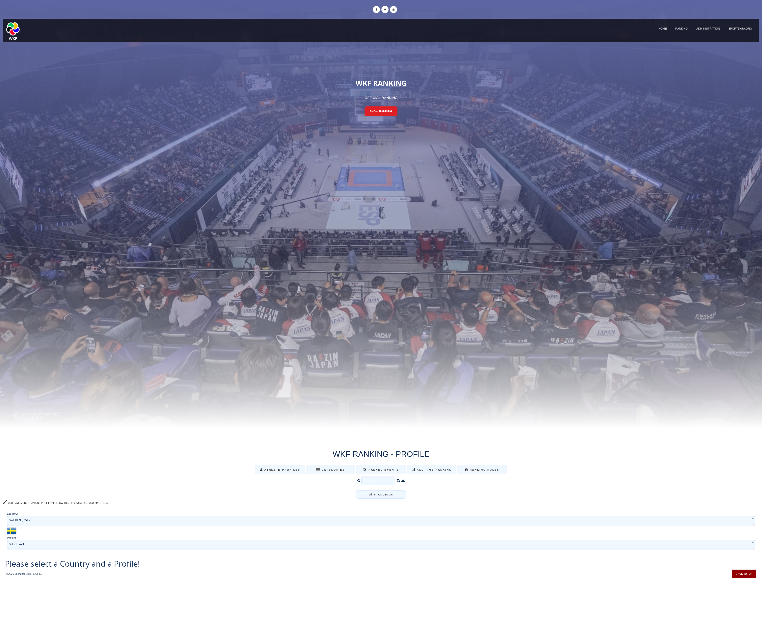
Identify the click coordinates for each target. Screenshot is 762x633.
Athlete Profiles (281, 469)
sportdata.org (740, 28)
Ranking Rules (483, 469)
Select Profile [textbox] (17, 544)
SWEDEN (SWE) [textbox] (19, 520)
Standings (383, 494)
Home (662, 28)
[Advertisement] (381, 604)
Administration (708, 28)
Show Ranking (381, 111)
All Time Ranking (433, 469)
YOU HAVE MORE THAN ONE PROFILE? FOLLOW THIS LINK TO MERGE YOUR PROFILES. (58, 503)
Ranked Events (383, 469)
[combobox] (381, 521)
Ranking (681, 28)
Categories (332, 469)
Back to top (744, 574)
